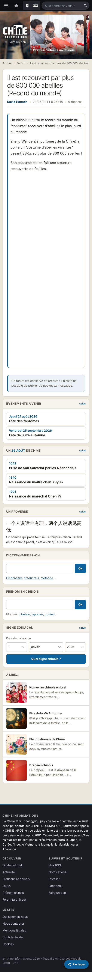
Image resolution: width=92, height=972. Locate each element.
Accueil (7, 63)
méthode (47, 578)
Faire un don (17, 42)
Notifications (57, 872)
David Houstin (17, 102)
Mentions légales (14, 930)
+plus (82, 403)
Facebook (55, 886)
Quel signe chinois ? (46, 659)
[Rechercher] (85, 5)
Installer (54, 879)
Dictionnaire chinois (16, 879)
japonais (37, 614)
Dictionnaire (14, 578)
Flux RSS (55, 865)
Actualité (9, 872)
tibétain (24, 614)
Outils (6, 886)
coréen (50, 614)
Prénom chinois (13, 892)
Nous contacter (13, 923)
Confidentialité (13, 937)
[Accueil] (16, 5)
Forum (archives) (14, 899)
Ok (80, 568)
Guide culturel (12, 865)
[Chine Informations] (15, 31)
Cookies (8, 944)
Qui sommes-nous (15, 916)
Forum (21, 63)
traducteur (31, 578)
